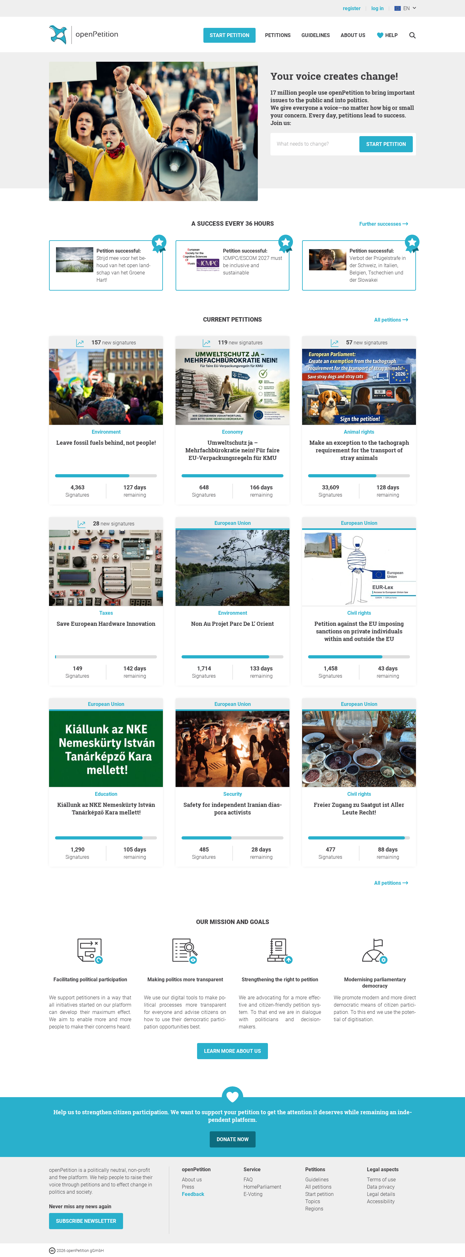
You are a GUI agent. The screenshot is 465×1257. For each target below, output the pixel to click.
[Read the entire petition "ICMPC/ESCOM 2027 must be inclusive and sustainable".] (201, 270)
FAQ (248, 1180)
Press (188, 1187)
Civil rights (359, 613)
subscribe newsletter (86, 1221)
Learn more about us (232, 1051)
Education (106, 794)
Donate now (233, 1139)
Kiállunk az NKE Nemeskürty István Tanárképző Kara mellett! (106, 808)
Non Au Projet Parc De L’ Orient (232, 623)
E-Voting (253, 1194)
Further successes (380, 224)
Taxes (106, 613)
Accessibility (381, 1201)
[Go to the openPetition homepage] (84, 34)
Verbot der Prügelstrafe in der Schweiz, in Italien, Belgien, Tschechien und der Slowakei (378, 265)
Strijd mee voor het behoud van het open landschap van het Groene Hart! (123, 265)
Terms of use (381, 1180)
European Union (232, 523)
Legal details (381, 1194)
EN (405, 8)
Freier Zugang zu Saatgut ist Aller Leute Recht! (359, 808)
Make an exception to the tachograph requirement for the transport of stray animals (359, 450)
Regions (314, 1209)
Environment (106, 432)
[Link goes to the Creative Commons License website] (53, 1250)
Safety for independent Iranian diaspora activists (232, 808)
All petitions (388, 320)
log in (377, 8)
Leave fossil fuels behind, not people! (106, 442)
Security (232, 794)
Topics (312, 1201)
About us (353, 35)
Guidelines (315, 35)
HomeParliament (262, 1187)
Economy (232, 432)
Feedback (193, 1194)
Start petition (229, 35)
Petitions (278, 35)
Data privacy (381, 1187)
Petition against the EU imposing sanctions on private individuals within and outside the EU (359, 631)
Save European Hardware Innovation (106, 623)
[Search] (412, 35)
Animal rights (359, 432)
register (352, 8)
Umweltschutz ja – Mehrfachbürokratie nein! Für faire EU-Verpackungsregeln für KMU (232, 450)
